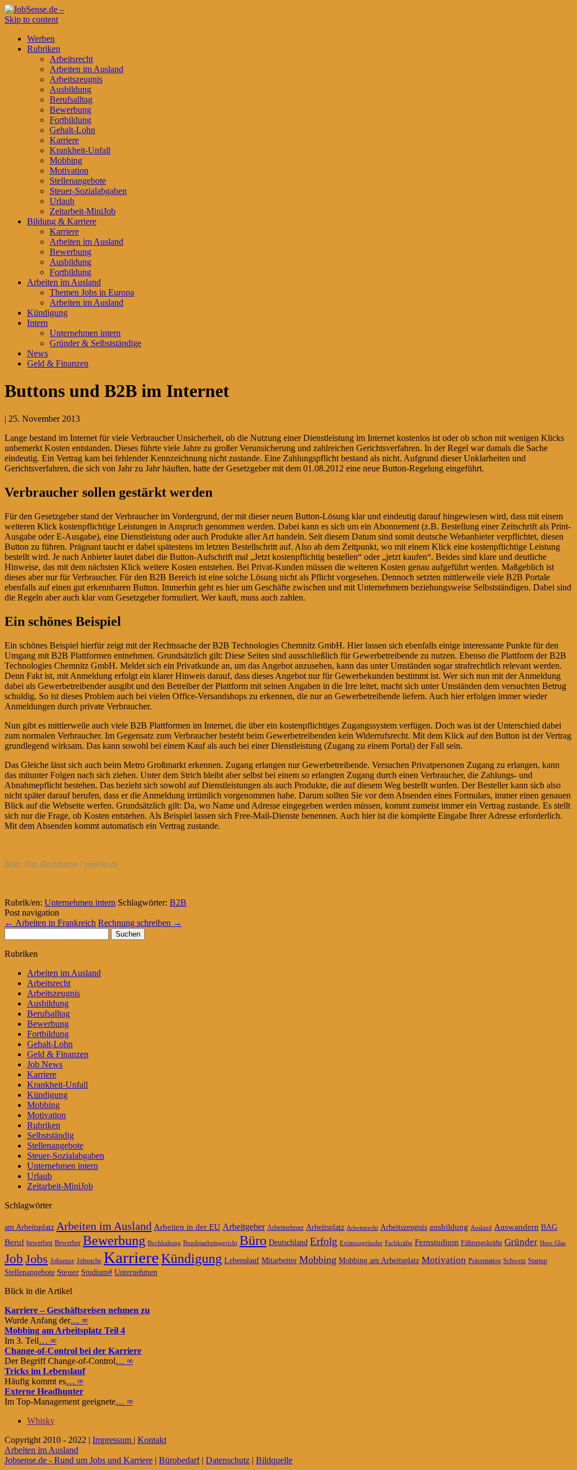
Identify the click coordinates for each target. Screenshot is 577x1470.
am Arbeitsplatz (29, 1227)
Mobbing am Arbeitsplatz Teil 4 (65, 1330)
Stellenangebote (78, 181)
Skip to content (31, 19)
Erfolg (324, 1241)
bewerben (39, 1243)
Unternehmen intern (85, 333)
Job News (45, 1064)
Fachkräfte (398, 1243)
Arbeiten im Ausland (86, 69)
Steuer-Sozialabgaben (88, 191)
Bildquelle (274, 1460)
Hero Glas (553, 1243)
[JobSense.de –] (34, 9)
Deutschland (288, 1242)
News (37, 353)
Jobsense (62, 1261)
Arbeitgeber (244, 1226)
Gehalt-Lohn (72, 130)
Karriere (64, 140)
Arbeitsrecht (71, 59)
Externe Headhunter (44, 1391)
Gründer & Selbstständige (95, 343)
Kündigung (47, 312)
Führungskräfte (481, 1243)
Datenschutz (228, 1460)
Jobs (36, 1259)
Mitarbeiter (279, 1260)
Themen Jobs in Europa (92, 292)
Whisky (41, 1420)
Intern (37, 323)
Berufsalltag (71, 99)
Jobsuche (89, 1261)
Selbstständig (50, 1135)
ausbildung (448, 1226)
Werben (41, 38)
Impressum (113, 1440)
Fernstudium (437, 1242)
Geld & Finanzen (57, 363)
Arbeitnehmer (285, 1227)
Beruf (14, 1242)
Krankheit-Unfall (80, 150)
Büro (253, 1240)
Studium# (96, 1272)
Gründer (521, 1242)
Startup (537, 1261)
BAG (549, 1227)
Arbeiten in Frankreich (50, 923)
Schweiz (514, 1261)
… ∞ (79, 1320)
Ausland (481, 1228)
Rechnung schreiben (140, 923)
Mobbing (66, 160)
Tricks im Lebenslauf (45, 1371)
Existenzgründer (361, 1243)
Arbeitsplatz (325, 1227)
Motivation (69, 170)
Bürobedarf (179, 1460)
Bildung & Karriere (61, 221)
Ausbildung (70, 89)
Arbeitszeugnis (76, 79)
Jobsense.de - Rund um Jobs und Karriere (79, 1460)
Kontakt (151, 1440)
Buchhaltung (164, 1243)
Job (14, 1259)
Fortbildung (70, 120)
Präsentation (484, 1261)
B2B (178, 902)
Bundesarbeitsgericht (210, 1243)
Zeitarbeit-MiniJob (83, 211)
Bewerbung (70, 109)
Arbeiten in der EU (187, 1226)
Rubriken (43, 49)
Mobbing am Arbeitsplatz (379, 1260)
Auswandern (516, 1226)
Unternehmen (135, 1272)
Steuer (68, 1272)
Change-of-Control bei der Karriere (73, 1351)
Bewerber (68, 1243)
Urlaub (62, 201)
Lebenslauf (241, 1260)
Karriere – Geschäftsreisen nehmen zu (77, 1310)
